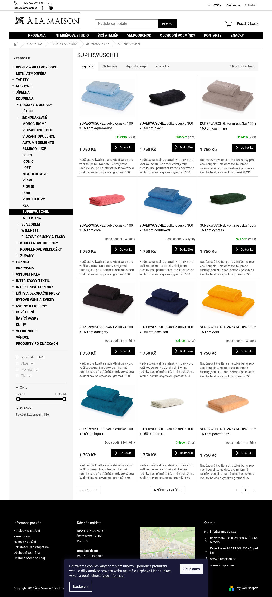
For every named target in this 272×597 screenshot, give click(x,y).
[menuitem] (37, 35)
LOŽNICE (23, 262)
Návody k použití (25, 541)
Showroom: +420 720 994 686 (230, 538)
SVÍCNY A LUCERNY (31, 306)
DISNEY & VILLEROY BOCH (36, 67)
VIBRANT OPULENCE (38, 136)
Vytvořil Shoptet (247, 588)
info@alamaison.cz (223, 531)
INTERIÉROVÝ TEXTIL (33, 281)
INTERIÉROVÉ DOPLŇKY (34, 287)
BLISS (27, 155)
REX (25, 205)
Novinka (29, 369)
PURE (26, 193)
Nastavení (80, 587)
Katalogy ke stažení (27, 530)
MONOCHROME (34, 124)
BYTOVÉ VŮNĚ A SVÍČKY (35, 300)
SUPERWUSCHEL (35, 212)
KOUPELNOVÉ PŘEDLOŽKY (41, 249)
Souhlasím (191, 569)
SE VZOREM (30, 224)
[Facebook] (42, 7)
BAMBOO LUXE (34, 149)
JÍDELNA (23, 92)
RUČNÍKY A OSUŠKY (36, 105)
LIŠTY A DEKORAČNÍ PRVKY (38, 293)
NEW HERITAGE (34, 174)
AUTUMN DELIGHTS (38, 143)
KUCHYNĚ (23, 86)
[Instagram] (51, 7)
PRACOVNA (25, 268)
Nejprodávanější (136, 66)
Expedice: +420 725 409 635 (228, 548)
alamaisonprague (222, 565)
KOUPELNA (25, 99)
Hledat (167, 23)
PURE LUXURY (33, 199)
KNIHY (21, 325)
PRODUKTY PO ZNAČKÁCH (37, 344)
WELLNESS (30, 231)
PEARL (27, 180)
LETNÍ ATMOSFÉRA (31, 73)
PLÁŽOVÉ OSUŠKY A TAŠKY (43, 237)
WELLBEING (31, 218)
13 (254, 490)
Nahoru (90, 490)
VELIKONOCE (26, 331)
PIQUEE (28, 186)
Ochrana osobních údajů (30, 558)
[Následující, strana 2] (245, 490)
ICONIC (28, 161)
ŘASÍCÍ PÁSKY (27, 318)
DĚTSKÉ (27, 111)
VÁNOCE (22, 337)
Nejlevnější (110, 66)
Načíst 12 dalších (167, 490)
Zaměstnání (22, 536)
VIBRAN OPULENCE (37, 130)
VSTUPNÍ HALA (28, 274)
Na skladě (32, 357)
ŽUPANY (27, 256)
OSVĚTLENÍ (25, 312)
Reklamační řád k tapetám (31, 547)
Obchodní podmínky (27, 552)
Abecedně (162, 66)
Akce (27, 363)
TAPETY (22, 80)
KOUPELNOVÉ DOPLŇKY (39, 243)
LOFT (26, 168)
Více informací (113, 576)
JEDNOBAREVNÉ (34, 117)
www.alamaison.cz (223, 559)
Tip (26, 375)
